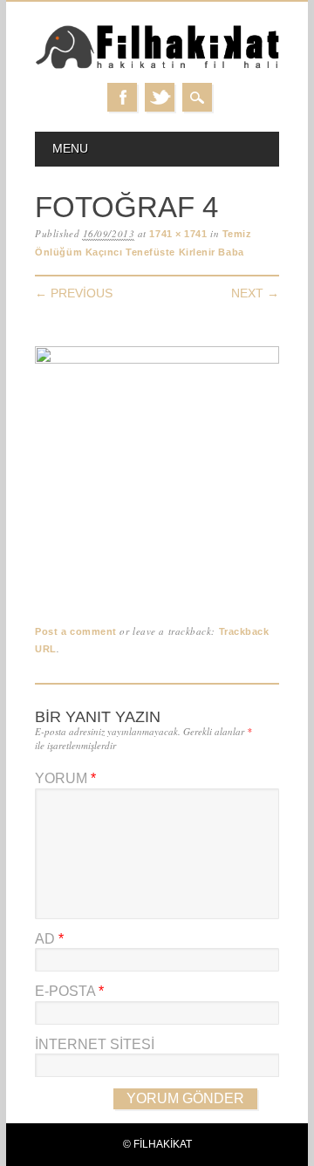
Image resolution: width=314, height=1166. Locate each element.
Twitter (159, 97)
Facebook (122, 97)
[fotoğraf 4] (157, 359)
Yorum (65, 778)
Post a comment (76, 631)
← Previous (74, 293)
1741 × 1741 (178, 233)
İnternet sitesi (94, 1044)
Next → (255, 293)
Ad (49, 938)
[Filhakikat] (157, 65)
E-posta (69, 991)
